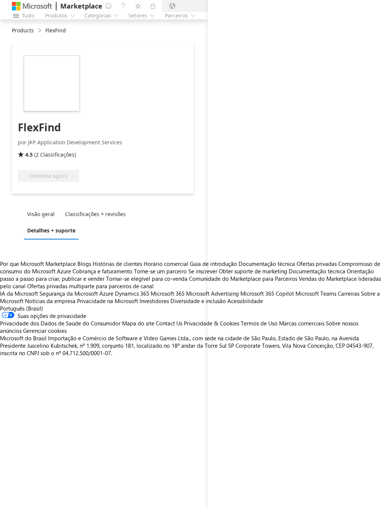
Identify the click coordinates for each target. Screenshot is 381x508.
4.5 (29, 154)
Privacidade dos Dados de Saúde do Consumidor (60, 323)
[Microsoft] (32, 6)
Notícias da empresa (50, 301)
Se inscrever (202, 271)
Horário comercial (166, 263)
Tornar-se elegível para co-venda (147, 278)
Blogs (84, 263)
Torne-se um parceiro (160, 271)
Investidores (154, 301)
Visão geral (41, 214)
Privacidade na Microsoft (107, 301)
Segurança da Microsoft (68, 293)
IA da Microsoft (19, 293)
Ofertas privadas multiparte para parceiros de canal (90, 286)
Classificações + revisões (95, 214)
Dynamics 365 (132, 293)
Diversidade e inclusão (198, 301)
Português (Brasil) (21, 308)
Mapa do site (138, 323)
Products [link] (23, 30)
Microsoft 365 (168, 293)
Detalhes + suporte (51, 230)
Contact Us (169, 323)
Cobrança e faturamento (102, 271)
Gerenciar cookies (45, 330)
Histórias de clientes (117, 263)
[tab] (43, 214)
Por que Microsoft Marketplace (38, 263)
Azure (106, 293)
